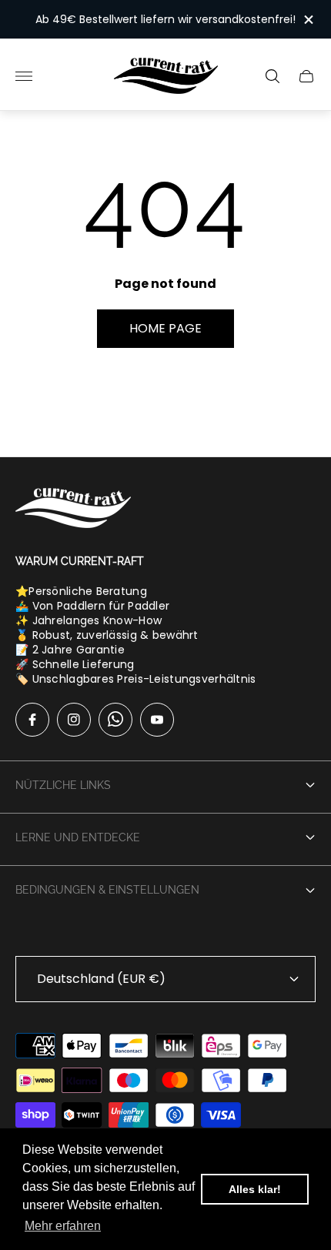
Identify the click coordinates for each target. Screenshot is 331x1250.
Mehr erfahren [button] (63, 1225)
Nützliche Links (63, 785)
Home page (165, 328)
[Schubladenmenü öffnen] (24, 76)
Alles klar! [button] (255, 1189)
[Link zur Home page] (73, 509)
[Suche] (272, 76)
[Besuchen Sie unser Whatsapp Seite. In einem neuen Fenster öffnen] (115, 720)
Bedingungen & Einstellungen (107, 890)
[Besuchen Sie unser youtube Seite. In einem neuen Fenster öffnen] (157, 720)
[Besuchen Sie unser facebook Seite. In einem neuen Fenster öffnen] (32, 720)
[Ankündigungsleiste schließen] (307, 19)
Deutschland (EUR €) (101, 979)
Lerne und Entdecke (77, 837)
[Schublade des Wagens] (306, 76)
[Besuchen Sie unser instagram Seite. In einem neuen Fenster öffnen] (74, 720)
